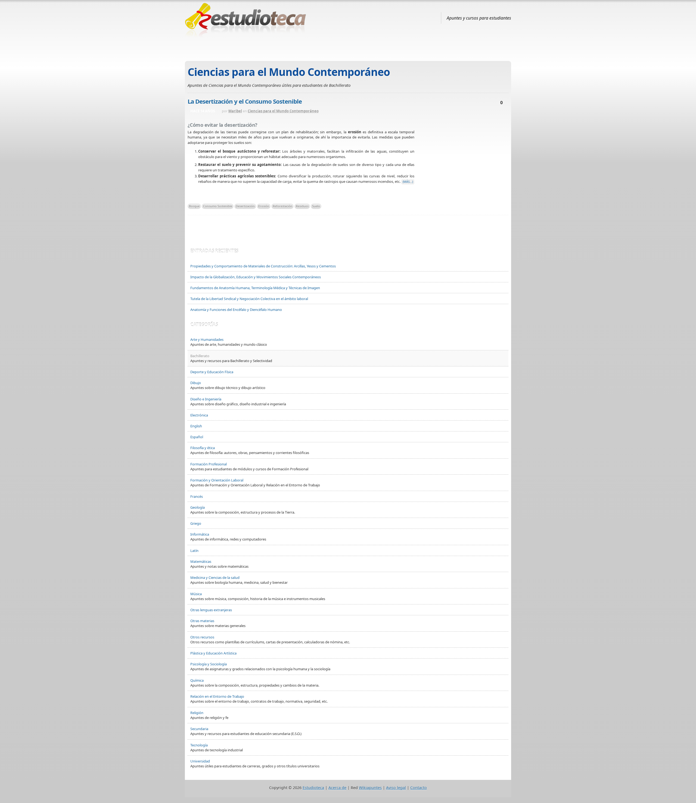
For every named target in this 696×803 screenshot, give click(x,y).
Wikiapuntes (370, 787)
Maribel (235, 111)
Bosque (194, 206)
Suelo (316, 206)
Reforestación (282, 206)
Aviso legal (396, 787)
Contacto (418, 787)
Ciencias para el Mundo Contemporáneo (283, 111)
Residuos (302, 206)
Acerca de (337, 787)
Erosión (263, 206)
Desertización (245, 206)
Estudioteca (313, 787)
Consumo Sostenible (217, 206)
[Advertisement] (348, 47)
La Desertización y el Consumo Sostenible (245, 101)
